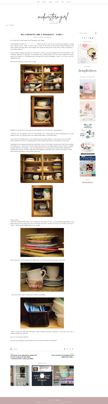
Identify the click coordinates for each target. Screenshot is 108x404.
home (38, 1)
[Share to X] (64, 349)
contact (69, 1)
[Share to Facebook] (67, 349)
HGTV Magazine (31, 44)
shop (62, 1)
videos (57, 1)
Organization (48, 37)
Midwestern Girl (51, 402)
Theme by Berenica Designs (63, 402)
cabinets (41, 37)
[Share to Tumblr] (72, 349)
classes (50, 1)
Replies (14, 349)
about (44, 1)
